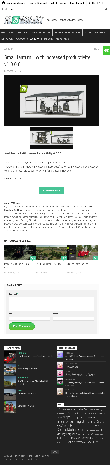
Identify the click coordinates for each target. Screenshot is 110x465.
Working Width (87, 442)
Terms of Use (32, 456)
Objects (34, 39)
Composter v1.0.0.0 (26, 406)
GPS (67, 426)
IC (81, 426)
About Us (8, 456)
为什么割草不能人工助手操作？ (80, 374)
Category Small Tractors (90, 413)
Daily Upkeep (77, 417)
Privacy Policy (19, 456)
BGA (78, 409)
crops (67, 417)
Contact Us (44, 456)
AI (60, 409)
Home (4, 32)
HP (72, 425)
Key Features (91, 430)
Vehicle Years (74, 442)
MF (89, 434)
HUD (77, 426)
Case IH (92, 410)
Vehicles (69, 32)
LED (101, 430)
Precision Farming (80, 438)
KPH (97, 430)
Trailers (58, 32)
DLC (84, 418)
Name (12, 313)
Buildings (100, 32)
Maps (11, 32)
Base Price (66, 409)
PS (92, 438)
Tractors (21, 32)
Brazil (87, 410)
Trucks (33, 32)
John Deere (76, 429)
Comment (13, 294)
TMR (62, 442)
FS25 (61, 425)
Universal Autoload (38, 3)
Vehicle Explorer (58, 3)
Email (56, 313)
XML (97, 442)
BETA (73, 409)
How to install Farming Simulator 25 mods (35, 356)
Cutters (88, 32)
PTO (95, 438)
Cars (78, 32)
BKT (82, 409)
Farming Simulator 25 (84, 421)
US (66, 442)
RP (98, 438)
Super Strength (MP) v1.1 (28, 368)
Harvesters (45, 32)
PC (68, 438)
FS (103, 422)
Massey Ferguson (67, 434)
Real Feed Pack (96, 3)
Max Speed (82, 434)
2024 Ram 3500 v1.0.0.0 (27, 393)
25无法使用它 (71, 366)
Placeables (47, 39)
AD (57, 410)
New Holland (61, 438)
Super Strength (77, 3)
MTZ (93, 434)
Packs (59, 39)
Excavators (22, 39)
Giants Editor (8, 9)
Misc (66, 39)
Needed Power (99, 434)
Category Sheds (75, 413)
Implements (7, 39)
